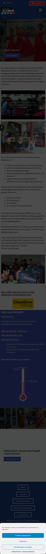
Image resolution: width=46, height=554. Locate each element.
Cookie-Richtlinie (16, 551)
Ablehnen (23, 541)
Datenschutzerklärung (28, 551)
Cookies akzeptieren (23, 535)
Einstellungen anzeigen (23, 547)
